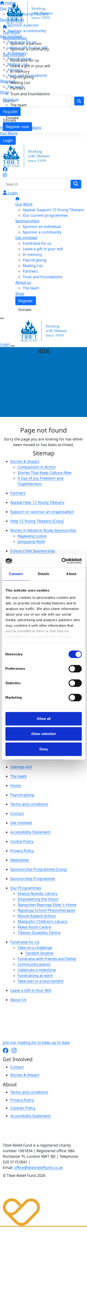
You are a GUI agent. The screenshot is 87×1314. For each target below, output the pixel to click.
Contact (17, 813)
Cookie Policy (21, 841)
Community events (34, 964)
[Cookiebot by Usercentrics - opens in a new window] (62, 561)
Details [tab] (43, 574)
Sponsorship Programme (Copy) (38, 869)
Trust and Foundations (30, 93)
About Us (18, 999)
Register (25, 300)
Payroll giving (22, 77)
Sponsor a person (26, 43)
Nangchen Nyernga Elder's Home (47, 904)
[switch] (75, 668)
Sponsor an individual (42, 226)
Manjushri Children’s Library (42, 921)
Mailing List (20, 82)
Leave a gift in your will (30, 65)
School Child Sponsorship (32, 550)
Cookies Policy (22, 1108)
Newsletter (19, 860)
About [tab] (71, 574)
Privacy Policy (22, 850)
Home (15, 785)
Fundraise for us (24, 60)
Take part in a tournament (41, 981)
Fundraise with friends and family (47, 958)
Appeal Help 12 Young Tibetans (37, 502)
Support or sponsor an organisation (42, 511)
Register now (17, 126)
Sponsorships (15, 38)
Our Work (8, 133)
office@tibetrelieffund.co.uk (38, 1167)
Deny (43, 749)
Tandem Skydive (39, 953)
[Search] (76, 184)
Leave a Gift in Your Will (30, 990)
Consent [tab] (16, 574)
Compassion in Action (37, 467)
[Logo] (29, 12)
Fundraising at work (35, 975)
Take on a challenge (35, 947)
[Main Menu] (2, 318)
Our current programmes (45, 215)
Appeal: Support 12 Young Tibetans (53, 209)
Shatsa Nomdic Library (37, 893)
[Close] (12, 345)
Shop (7, 110)
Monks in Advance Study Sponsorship (43, 530)
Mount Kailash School (37, 915)
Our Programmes (25, 888)
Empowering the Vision (38, 899)
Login (8, 140)
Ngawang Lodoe (32, 535)
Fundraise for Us (24, 942)
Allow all (44, 719)
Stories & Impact (24, 461)
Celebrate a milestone (37, 969)
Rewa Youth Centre (34, 927)
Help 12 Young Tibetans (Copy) (37, 521)
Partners (18, 88)
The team (18, 105)
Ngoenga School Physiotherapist (46, 910)
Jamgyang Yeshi (31, 541)
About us (11, 99)
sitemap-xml (21, 766)
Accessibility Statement (30, 832)
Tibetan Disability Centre (39, 932)
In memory (19, 71)
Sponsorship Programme (32, 878)
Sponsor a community (29, 49)
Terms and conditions (29, 804)
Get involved (14, 54)
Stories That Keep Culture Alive (44, 472)
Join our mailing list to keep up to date (36, 1042)
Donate (12, 117)
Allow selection (43, 734)
